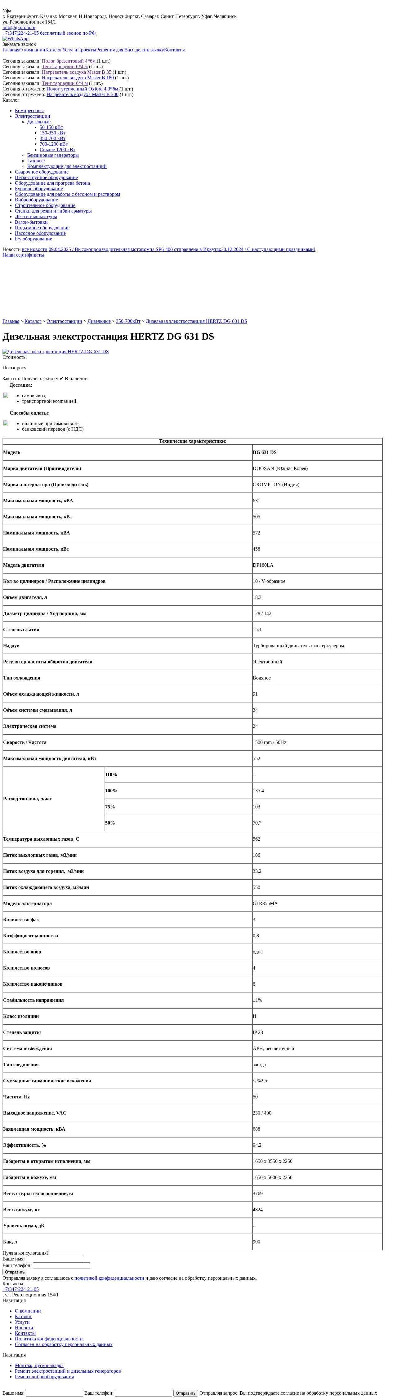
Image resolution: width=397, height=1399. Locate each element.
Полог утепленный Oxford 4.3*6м (82, 88)
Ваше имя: (13, 1258)
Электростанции (32, 116)
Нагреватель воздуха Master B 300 (82, 94)
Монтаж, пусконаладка (39, 1365)
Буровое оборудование (39, 188)
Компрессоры (29, 110)
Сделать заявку (148, 49)
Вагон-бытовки (31, 222)
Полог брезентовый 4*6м (69, 61)
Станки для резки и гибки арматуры (53, 210)
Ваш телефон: (17, 1265)
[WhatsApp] (15, 38)
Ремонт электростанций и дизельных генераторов (68, 1371)
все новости (34, 249)
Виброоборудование (36, 199)
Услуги (69, 49)
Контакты (174, 49)
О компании (32, 49)
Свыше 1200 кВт (57, 149)
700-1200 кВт (54, 144)
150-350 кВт (52, 132)
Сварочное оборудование (42, 171)
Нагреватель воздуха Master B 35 (76, 72)
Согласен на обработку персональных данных (64, 1344)
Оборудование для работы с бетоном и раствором (67, 194)
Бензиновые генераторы (53, 155)
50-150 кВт (51, 127)
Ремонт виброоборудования (44, 1376)
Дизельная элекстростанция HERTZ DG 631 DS (196, 321)
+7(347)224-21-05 (20, 1289)
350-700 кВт (52, 138)
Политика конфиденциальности (49, 1338)
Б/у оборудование (33, 238)
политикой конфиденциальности (109, 1278)
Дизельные (39, 121)
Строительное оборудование (45, 205)
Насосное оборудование (40, 233)
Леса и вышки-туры (36, 216)
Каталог (53, 49)
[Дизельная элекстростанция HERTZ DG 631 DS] (55, 351)
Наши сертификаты (23, 254)
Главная (10, 49)
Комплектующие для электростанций (67, 166)
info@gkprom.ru (18, 27)
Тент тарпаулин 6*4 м (65, 66)
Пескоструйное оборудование (46, 177)
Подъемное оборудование (42, 227)
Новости (24, 1327)
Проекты (86, 49)
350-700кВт (128, 321)
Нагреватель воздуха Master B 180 (78, 77)
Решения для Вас (114, 49)
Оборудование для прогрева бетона (52, 183)
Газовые (36, 160)
